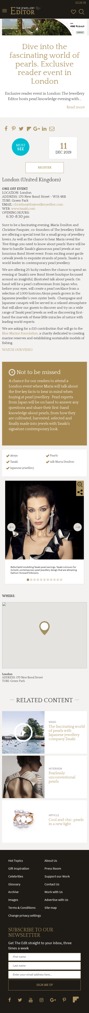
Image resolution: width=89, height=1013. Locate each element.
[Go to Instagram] (41, 1000)
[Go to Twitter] (20, 1000)
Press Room (52, 868)
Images (13, 900)
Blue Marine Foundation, (20, 333)
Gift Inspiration (18, 868)
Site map (50, 907)
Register (44, 167)
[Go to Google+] (53, 1000)
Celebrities (15, 876)
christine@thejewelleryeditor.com (38, 204)
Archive (13, 892)
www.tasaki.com (23, 209)
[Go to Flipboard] (76, 999)
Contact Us (51, 884)
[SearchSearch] (81, 13)
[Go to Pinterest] (64, 1000)
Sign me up (44, 985)
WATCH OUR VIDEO (17, 350)
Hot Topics (15, 860)
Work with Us (53, 892)
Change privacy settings (24, 915)
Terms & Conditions (22, 907)
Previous (11, 524)
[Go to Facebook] (9, 1000)
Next (78, 524)
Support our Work (57, 876)
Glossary (14, 884)
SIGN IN (80, 3)
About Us (50, 860)
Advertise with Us (56, 900)
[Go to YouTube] (31, 1000)
